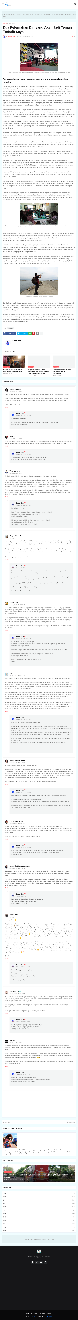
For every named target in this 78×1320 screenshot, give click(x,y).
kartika (12, 1041)
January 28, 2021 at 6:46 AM (23, 454)
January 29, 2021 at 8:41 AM (23, 568)
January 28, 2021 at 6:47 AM (23, 505)
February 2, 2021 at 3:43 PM (23, 1021)
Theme (34, 1317)
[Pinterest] (33, 333)
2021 (39, 1210)
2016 (39, 1227)
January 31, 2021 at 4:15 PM (17, 1042)
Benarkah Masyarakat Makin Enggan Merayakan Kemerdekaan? (62, 371)
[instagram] (45, 1262)
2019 (39, 1217)
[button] (2, 4)
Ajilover (12, 436)
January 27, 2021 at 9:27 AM (17, 391)
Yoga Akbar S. (15, 471)
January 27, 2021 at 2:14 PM (17, 438)
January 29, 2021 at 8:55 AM (23, 847)
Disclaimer (42, 1313)
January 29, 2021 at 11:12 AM (17, 868)
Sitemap (49, 1313)
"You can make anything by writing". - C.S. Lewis (39, 1239)
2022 (39, 1207)
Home (5, 23)
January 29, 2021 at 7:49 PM (17, 993)
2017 (39, 1224)
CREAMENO (14, 915)
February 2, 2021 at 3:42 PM (23, 967)
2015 (39, 1230)
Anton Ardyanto (15, 389)
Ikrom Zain (16, 341)
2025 (39, 1196)
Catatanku (11, 23)
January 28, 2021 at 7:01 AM (17, 538)
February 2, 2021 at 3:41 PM (23, 896)
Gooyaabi (50, 1317)
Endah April (14, 603)
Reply (6, 407)
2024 (39, 1200)
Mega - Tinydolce (16, 536)
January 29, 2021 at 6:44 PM (17, 917)
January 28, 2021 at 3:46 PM (17, 823)
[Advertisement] (39, 1285)
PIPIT (11, 673)
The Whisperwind (16, 821)
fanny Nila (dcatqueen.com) (20, 866)
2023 (39, 1203)
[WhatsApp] (30, 333)
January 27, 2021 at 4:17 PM (17, 473)
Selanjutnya (72, 1122)
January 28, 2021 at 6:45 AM (23, 415)
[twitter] (37, 1262)
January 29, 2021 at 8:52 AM (23, 719)
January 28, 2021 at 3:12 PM (17, 762)
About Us (34, 1313)
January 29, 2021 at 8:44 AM (23, 638)
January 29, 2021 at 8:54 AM (23, 792)
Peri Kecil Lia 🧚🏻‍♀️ (15, 992)
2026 (39, 1193)
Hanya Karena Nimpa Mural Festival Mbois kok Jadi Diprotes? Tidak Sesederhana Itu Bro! (38, 371)
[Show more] (41, 333)
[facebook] (32, 1262)
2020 (39, 1213)
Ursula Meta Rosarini (17, 760)
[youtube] (41, 1262)
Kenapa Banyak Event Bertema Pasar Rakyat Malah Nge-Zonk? (13, 370)
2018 (39, 1220)
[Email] (37, 333)
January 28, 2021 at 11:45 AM (17, 675)
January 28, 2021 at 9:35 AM (17, 605)
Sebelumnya (6, 1122)
